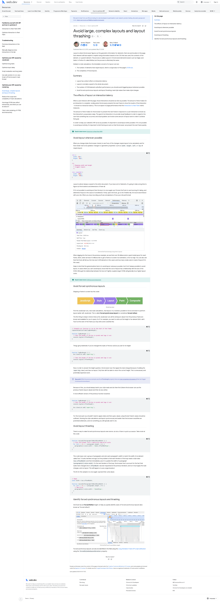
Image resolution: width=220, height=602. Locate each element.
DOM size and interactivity (94, 280)
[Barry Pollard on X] (111, 45)
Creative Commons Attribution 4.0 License (119, 566)
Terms (26, 598)
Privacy (32, 598)
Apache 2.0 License (80, 568)
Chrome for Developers (132, 582)
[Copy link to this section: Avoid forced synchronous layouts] (106, 286)
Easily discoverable (200, 11)
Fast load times (19, 11)
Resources (27, 2)
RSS (174, 590)
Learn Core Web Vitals (34, 11)
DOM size (130, 68)
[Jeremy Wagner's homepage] (86, 45)
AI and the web (6, 11)
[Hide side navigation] (20, 599)
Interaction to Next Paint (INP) (94, 131)
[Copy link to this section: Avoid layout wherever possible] (103, 138)
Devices (188, 11)
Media (153, 11)
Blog (70, 2)
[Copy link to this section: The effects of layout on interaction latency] (114, 95)
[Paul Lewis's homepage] (96, 45)
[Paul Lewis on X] (94, 45)
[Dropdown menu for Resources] (32, 2)
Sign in (216, 2)
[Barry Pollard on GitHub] (113, 45)
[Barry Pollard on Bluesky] (118, 45)
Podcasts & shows (131, 590)
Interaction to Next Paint (132, 105)
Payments (74, 11)
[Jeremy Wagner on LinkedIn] (84, 45)
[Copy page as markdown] (97, 36)
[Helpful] (143, 26)
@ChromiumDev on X (179, 582)
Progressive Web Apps (60, 11)
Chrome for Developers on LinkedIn (182, 588)
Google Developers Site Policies (104, 568)
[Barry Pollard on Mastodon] (115, 45)
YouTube (175, 585)
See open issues (83, 585)
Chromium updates (131, 585)
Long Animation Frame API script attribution (132, 549)
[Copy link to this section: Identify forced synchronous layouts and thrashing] (121, 499)
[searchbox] (11, 16)
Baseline (48, 2)
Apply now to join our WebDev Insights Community (90, 20)
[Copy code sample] (149, 153)
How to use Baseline (59, 2)
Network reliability (114, 11)
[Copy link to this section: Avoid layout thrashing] (95, 426)
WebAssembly (177, 11)
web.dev (75, 26)
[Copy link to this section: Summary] (83, 76)
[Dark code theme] (147, 153)
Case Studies (79, 2)
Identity (47, 11)
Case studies (129, 588)
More (211, 11)
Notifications (85, 11)
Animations (134, 11)
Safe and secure (164, 11)
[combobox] (185, 2)
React (125, 11)
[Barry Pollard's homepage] (120, 45)
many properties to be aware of (128, 379)
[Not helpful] (145, 26)
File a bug (82, 582)
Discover (39, 2)
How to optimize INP (99, 11)
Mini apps (145, 11)
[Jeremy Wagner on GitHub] (81, 45)
